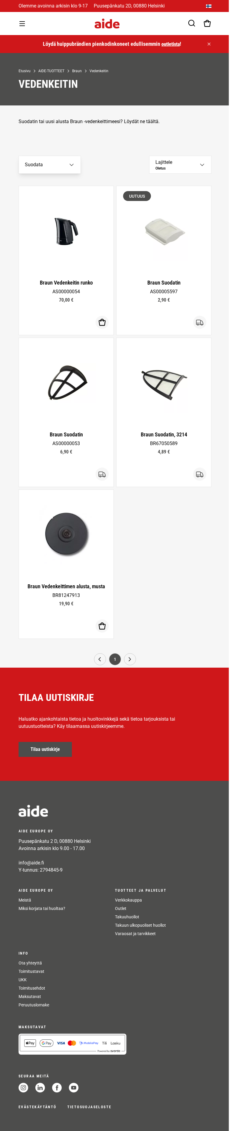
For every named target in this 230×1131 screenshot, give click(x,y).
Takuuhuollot (127, 916)
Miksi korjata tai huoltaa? (42, 908)
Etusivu (25, 71)
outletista (170, 44)
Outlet (120, 908)
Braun (77, 71)
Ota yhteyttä (30, 963)
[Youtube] (73, 1088)
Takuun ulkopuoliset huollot (140, 925)
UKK (23, 979)
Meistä (25, 900)
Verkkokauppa (128, 900)
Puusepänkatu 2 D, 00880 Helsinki (55, 841)
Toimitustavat (31, 971)
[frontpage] (72, 811)
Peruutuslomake (34, 1005)
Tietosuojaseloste (89, 1107)
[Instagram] (23, 1088)
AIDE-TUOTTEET (51, 71)
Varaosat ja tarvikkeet (135, 933)
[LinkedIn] (40, 1088)
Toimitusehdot (32, 988)
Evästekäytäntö (38, 1107)
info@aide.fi (31, 863)
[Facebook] (57, 1088)
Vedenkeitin (99, 71)
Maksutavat (30, 996)
